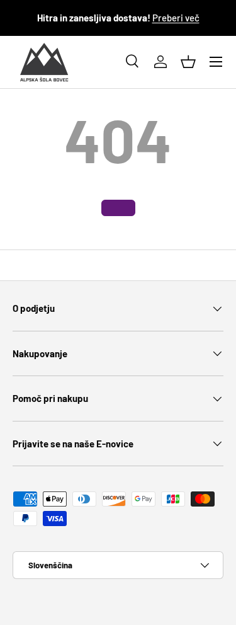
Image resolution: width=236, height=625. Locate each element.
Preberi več (175, 17)
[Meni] (216, 62)
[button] (188, 62)
